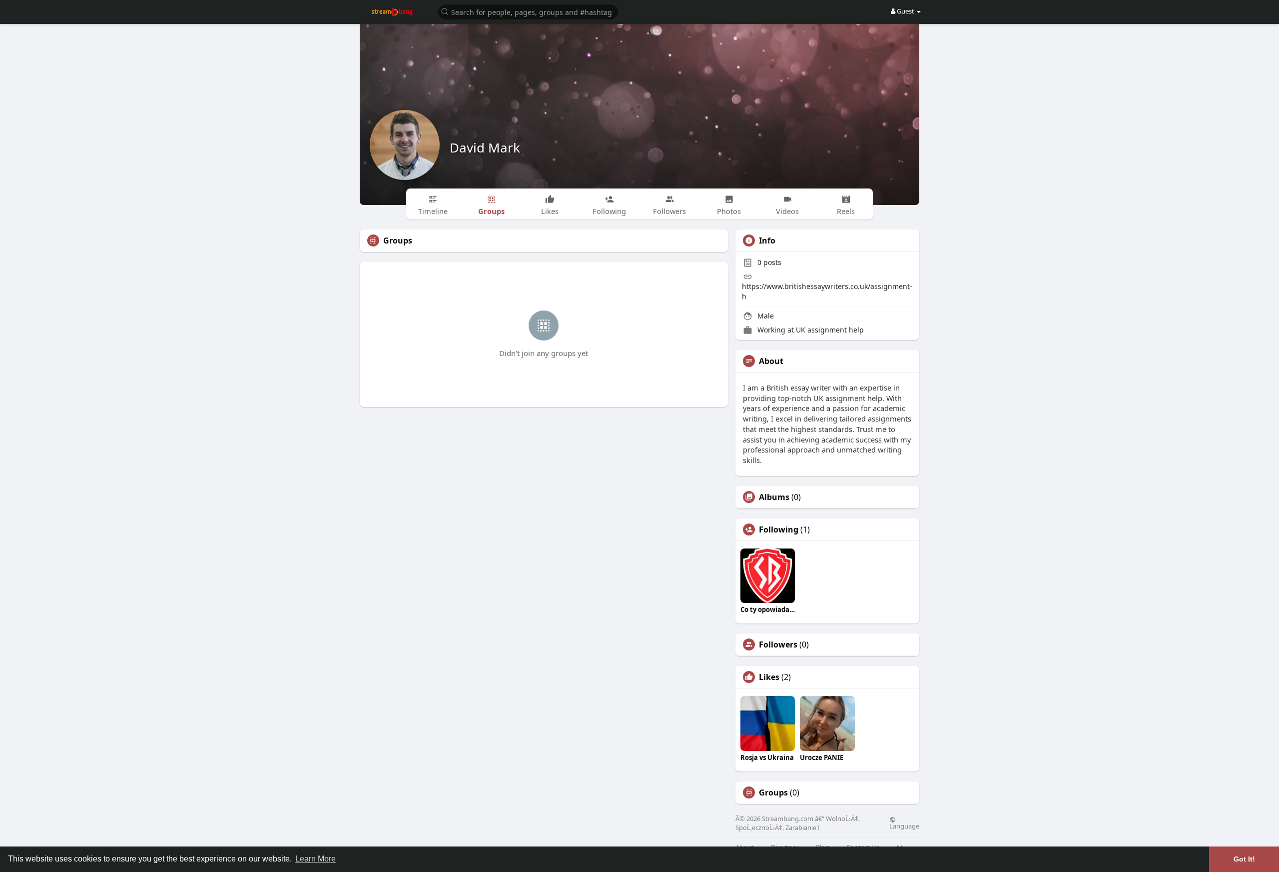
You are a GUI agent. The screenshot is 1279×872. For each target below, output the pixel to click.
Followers (778, 644)
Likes (769, 677)
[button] (528, 11)
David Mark (485, 147)
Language (904, 826)
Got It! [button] (1244, 859)
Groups (773, 792)
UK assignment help (830, 329)
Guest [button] (905, 11)
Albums (774, 497)
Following (778, 530)
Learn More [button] (315, 858)
